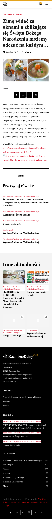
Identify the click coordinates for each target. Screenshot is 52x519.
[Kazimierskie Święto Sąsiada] (38, 277)
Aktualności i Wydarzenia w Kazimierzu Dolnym (21, 196)
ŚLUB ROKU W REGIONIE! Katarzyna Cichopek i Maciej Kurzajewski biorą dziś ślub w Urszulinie (26, 202)
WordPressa (43, 499)
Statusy (19, 14)
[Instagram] (16, 512)
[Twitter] (23, 95)
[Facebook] (16, 95)
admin (28, 52)
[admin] (9, 175)
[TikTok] (23, 512)
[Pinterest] (29, 95)
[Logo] (6, 4)
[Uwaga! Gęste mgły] (14, 320)
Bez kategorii (8, 14)
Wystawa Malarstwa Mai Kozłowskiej (21, 233)
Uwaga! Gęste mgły (12, 223)
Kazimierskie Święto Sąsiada (16, 214)
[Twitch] (29, 512)
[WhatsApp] (35, 95)
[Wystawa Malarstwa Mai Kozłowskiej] (38, 320)
